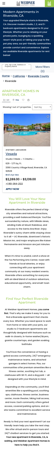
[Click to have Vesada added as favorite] (47, 117)
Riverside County (38, 76)
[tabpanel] (27, 153)
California (19, 76)
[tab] (6, 100)
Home (6, 76)
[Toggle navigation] (3, 3)
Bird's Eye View (12, 175)
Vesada (11, 154)
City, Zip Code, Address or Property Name (15, 65)
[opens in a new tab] (27, 130)
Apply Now (12, 189)
